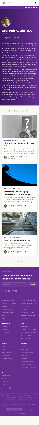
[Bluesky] (16, 291)
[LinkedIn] (9, 291)
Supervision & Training (8, 312)
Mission (4, 379)
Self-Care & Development (28, 315)
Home (3, 111)
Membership (24, 358)
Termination (24, 318)
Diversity (23, 309)
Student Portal (6, 355)
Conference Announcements (29, 329)
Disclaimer (20, 399)
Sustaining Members (7, 358)
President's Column (26, 335)
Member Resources (7, 352)
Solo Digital (23, 413)
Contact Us (29, 399)
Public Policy (5, 329)
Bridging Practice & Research (29, 303)
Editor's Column (25, 338)
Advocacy (4, 326)
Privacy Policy (5, 396)
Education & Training (27, 352)
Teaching (4, 315)
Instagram (6, 38)
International (24, 355)
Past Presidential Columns (28, 332)
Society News (24, 326)
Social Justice (5, 332)
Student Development (8, 309)
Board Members (6, 376)
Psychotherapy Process (27, 312)
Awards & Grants (6, 346)
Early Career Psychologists (9, 303)
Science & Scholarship (27, 365)
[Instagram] (6, 291)
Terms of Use (16, 396)
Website (16, 38)
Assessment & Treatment (28, 300)
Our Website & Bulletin (8, 382)
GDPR (35, 396)
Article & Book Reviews (8, 300)
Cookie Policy (26, 396)
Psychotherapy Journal (8, 388)
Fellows (4, 349)
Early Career (24, 349)
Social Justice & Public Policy (29, 368)
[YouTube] (13, 291)
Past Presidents (6, 385)
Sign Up (32, 284)
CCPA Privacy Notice (10, 397)
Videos (3, 318)
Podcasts (4, 306)
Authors (9, 111)
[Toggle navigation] (35, 3)
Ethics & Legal (25, 306)
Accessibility (10, 399)
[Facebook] (2, 291)
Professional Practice (27, 361)
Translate (31, 410)
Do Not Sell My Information (27, 397)
